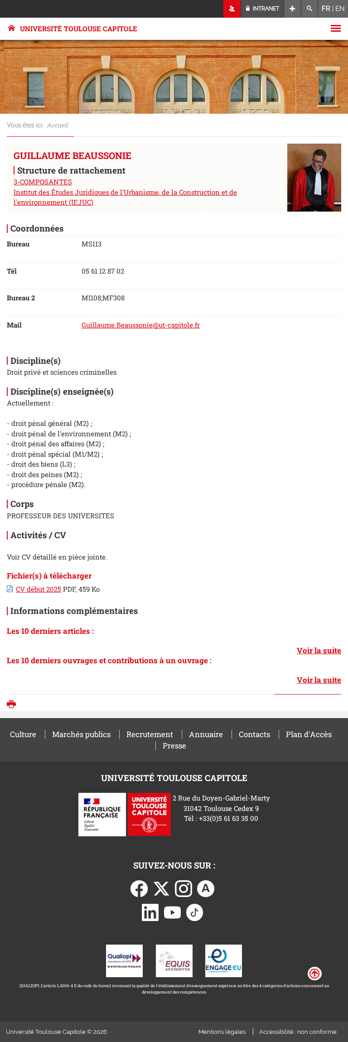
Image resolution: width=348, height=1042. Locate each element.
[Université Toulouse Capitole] (149, 813)
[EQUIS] (174, 960)
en (340, 9)
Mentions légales (222, 1031)
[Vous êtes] (232, 9)
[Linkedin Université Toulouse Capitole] (150, 911)
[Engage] (223, 960)
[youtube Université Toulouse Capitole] (172, 911)
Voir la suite (319, 650)
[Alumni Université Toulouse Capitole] (205, 887)
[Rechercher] (309, 9)
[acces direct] (292, 9)
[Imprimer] (13, 705)
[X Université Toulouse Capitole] (161, 887)
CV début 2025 (38, 588)
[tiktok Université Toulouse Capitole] (194, 911)
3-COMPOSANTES (43, 181)
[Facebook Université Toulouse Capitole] (139, 887)
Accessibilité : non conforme (298, 1031)
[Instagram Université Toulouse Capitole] (183, 887)
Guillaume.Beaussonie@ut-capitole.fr (141, 324)
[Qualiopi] (124, 960)
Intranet (265, 8)
